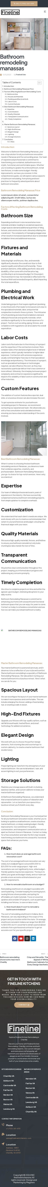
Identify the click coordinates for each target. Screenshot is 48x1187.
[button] (24, 1005)
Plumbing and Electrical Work (18, 99)
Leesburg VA (9, 1109)
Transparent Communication (18, 116)
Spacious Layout (13, 127)
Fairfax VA (8, 1090)
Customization (13, 112)
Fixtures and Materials (15, 97)
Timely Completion (14, 119)
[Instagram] (27, 938)
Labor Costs (12, 101)
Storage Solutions (14, 137)
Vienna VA (7, 1104)
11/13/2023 (7, 75)
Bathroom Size (12, 94)
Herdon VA (8, 1095)
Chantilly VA (8, 1076)
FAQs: (12, 142)
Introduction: (9, 86)
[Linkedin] (33, 938)
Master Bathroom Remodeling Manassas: (20, 124)
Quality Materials (14, 114)
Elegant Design (13, 132)
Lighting (11, 134)
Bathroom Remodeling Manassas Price (19, 89)
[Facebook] (15, 938)
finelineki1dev (21, 75)
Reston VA (8, 1099)
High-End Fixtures (14, 129)
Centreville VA (9, 1085)
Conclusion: (8, 139)
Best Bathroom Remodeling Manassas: (19, 107)
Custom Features (14, 104)
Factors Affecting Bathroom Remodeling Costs (22, 92)
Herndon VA (31, 1078)
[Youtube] (21, 938)
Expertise (11, 109)
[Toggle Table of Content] (38, 83)
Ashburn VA (8, 1080)
